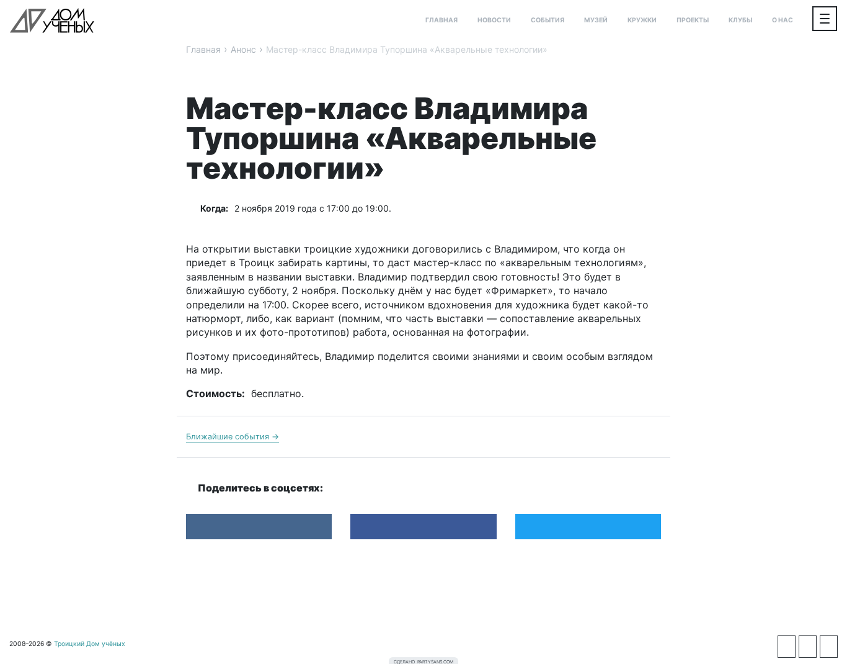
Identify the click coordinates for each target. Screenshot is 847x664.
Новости (494, 20)
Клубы (740, 20)
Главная (441, 20)
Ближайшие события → (232, 436)
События (547, 20)
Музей (596, 20)
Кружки (642, 20)
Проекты (692, 20)
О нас (782, 20)
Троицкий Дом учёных (52, 20)
